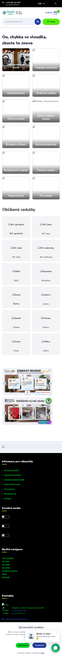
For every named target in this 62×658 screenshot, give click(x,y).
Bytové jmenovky (46, 144)
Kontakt (7, 498)
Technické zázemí (9, 571)
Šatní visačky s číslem (46, 117)
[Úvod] (12, 13)
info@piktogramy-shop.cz (16, 619)
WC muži (6, 564)
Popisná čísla (16, 195)
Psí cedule (46, 195)
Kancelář (5, 577)
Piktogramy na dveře (16, 66)
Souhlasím (39, 645)
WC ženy (6, 561)
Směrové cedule (46, 93)
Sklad (4, 574)
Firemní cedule (46, 170)
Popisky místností (46, 67)
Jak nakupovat (10, 493)
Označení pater (16, 93)
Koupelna (6, 567)
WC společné (8, 558)
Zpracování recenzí (12, 484)
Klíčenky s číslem (16, 144)
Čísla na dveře (16, 119)
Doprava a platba (11, 470)
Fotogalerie (9, 489)
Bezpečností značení (16, 170)
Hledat (38, 22)
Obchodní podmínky (12, 475)
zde (42, 653)
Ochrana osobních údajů (14, 479)
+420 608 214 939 (13, 2)
